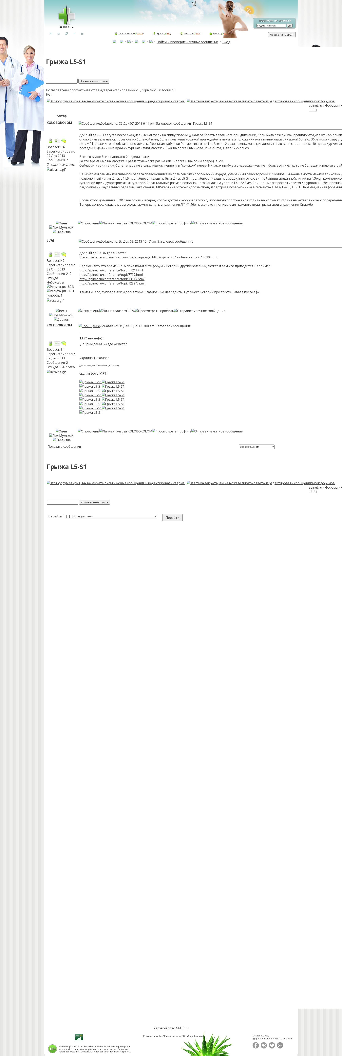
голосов (53, 295)
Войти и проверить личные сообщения (187, 42)
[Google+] (280, 1047)
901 (225, 33)
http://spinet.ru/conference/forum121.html (111, 270)
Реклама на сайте (152, 1035)
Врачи (160, 33)
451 (168, 33)
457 (198, 33)
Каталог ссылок (172, 1035)
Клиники (188, 33)
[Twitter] (272, 1047)
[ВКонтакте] (264, 1047)
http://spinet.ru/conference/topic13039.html (184, 257)
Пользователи (126, 33)
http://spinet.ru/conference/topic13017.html (111, 279)
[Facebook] (256, 1047)
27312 (140, 33)
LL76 (50, 240)
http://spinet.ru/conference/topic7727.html (111, 274)
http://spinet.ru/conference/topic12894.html (111, 283)
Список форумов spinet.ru (322, 103)
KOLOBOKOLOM (59, 123)
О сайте (187, 1035)
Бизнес (217, 33)
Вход (226, 42)
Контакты (199, 1035)
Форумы (331, 105)
